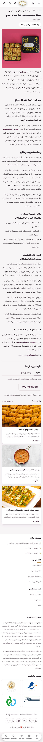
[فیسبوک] (6, 731)
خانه (38, 11)
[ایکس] (12, 731)
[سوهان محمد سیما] (22, 3)
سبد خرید (36, 610)
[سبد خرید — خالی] (4, 3)
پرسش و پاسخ (24, 386)
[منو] (38, 3)
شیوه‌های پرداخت (33, 592)
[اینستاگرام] (35, 731)
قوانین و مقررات (34, 581)
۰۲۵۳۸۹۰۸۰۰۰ (30, 559)
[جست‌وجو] (9, 3)
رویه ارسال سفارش (33, 586)
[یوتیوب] (23, 731)
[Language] (15, 3)
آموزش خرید (35, 575)
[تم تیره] (33, 3)
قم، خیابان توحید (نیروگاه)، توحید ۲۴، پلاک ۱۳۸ (21, 553)
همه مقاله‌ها (8, 415)
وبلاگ (32, 11)
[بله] (17, 731)
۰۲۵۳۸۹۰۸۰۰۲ (30, 563)
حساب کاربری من (34, 605)
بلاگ (38, 616)
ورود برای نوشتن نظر (28, 400)
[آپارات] (29, 731)
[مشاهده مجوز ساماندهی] (11, 696)
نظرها (36, 386)
